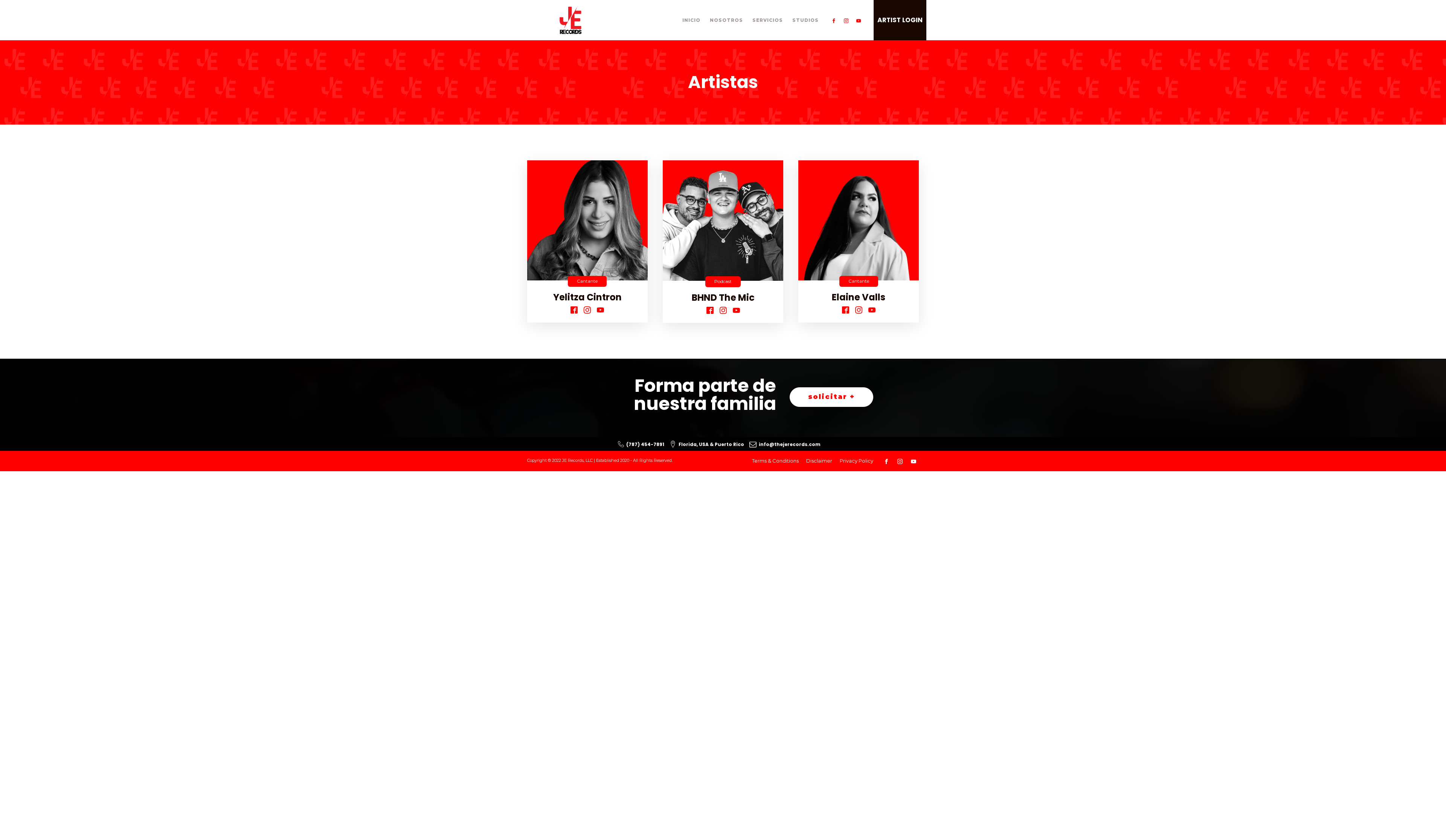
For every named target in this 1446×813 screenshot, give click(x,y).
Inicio (691, 20)
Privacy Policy (856, 461)
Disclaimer (819, 461)
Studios (805, 20)
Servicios (767, 20)
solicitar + (831, 397)
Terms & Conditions (775, 461)
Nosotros (726, 20)
